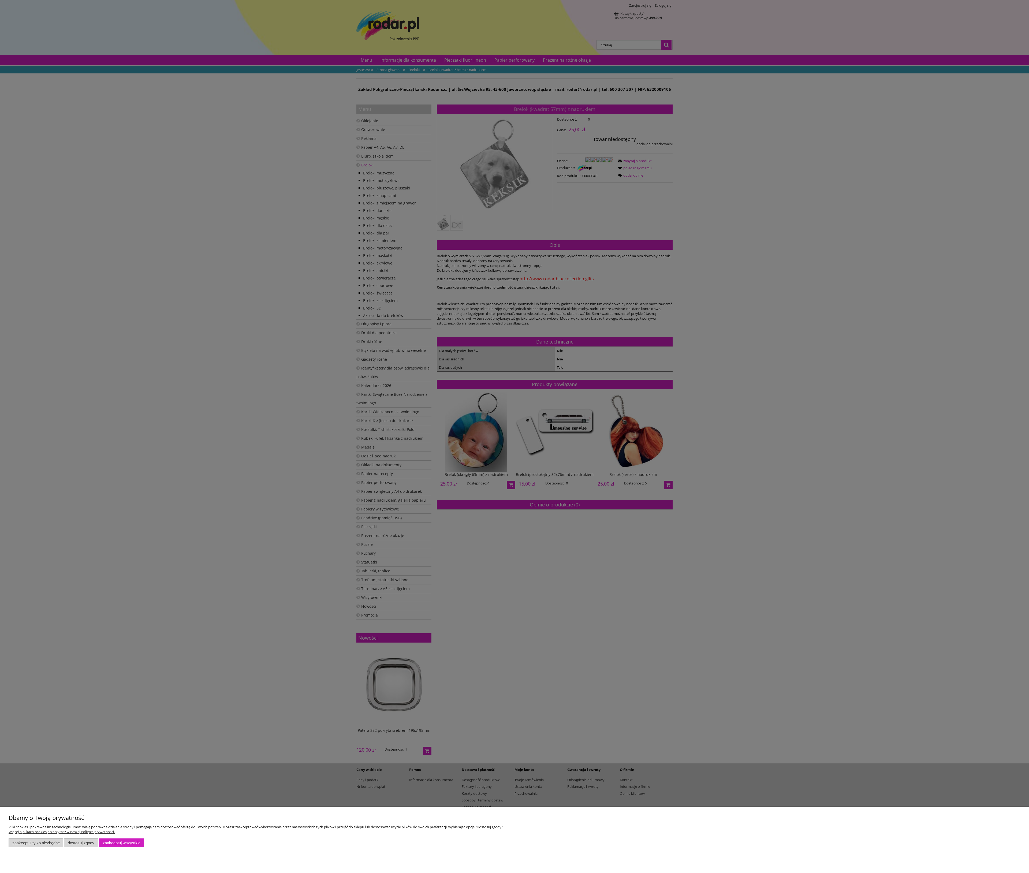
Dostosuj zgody (81, 843)
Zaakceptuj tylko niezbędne (36, 843)
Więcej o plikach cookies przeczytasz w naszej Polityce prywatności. (62, 831)
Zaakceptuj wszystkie (121, 843)
